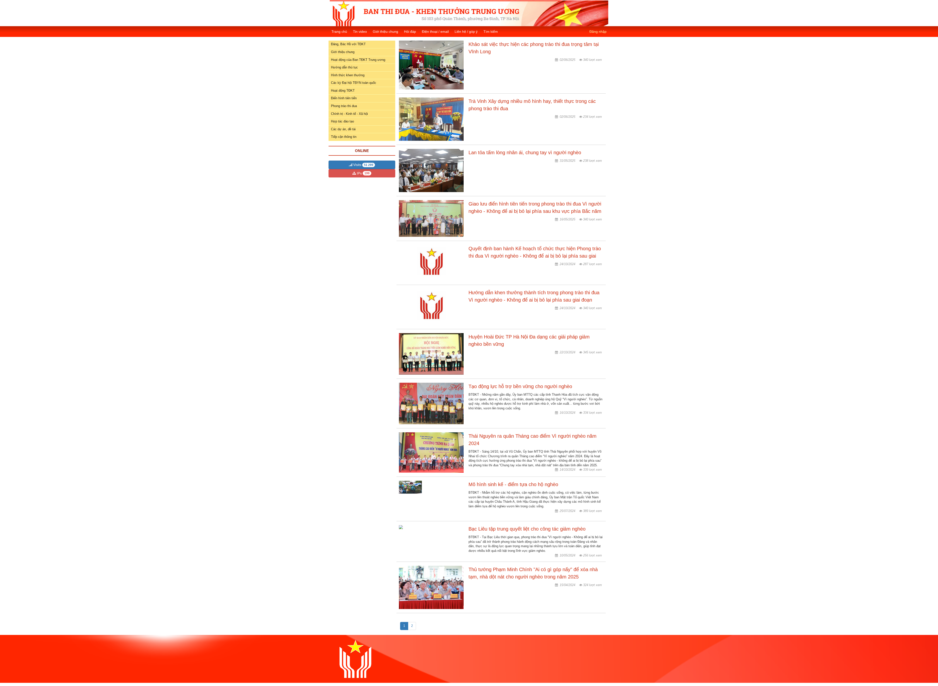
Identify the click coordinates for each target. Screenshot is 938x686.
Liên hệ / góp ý (466, 31)
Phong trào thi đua (344, 106)
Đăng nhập (598, 31)
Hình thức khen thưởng (347, 75)
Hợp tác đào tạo (342, 121)
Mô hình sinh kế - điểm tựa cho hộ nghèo (513, 484)
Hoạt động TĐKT (343, 90)
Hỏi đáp (410, 31)
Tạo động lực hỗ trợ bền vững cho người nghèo (520, 386)
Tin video (360, 31)
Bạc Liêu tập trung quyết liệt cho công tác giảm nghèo (527, 529)
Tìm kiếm (490, 31)
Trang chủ (339, 31)
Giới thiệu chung (385, 31)
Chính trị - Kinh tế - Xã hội (349, 114)
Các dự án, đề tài (343, 129)
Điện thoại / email (435, 31)
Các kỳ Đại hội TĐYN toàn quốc (353, 83)
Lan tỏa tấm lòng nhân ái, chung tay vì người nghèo (525, 152)
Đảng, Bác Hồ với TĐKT (348, 44)
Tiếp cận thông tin (343, 137)
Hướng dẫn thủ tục (344, 67)
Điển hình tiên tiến (344, 98)
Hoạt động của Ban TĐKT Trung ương (358, 60)
